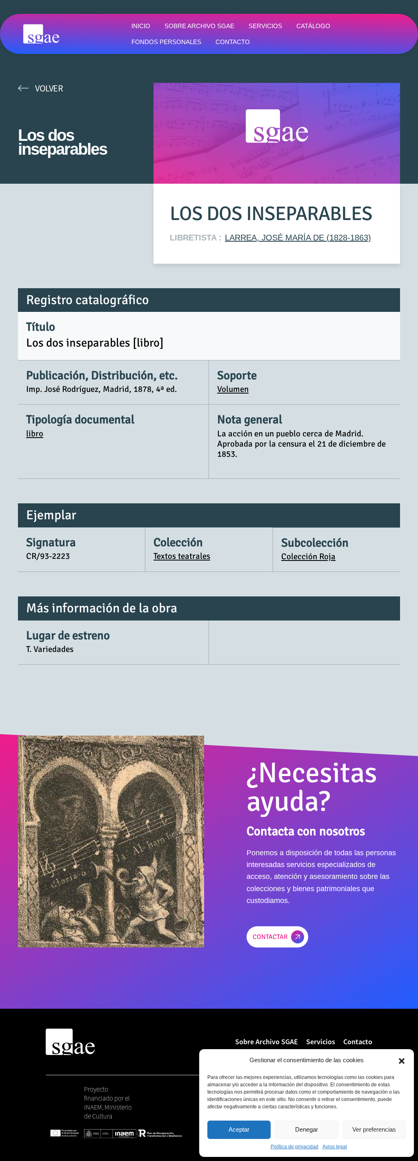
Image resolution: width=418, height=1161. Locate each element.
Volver (49, 88)
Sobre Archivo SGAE (266, 1041)
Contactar (270, 937)
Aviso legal (334, 1147)
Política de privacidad (294, 1147)
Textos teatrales (181, 556)
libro (34, 433)
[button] (402, 1060)
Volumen (233, 389)
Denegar (306, 1129)
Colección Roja (308, 556)
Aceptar (239, 1129)
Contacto (357, 1041)
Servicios (320, 1041)
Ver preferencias (374, 1129)
